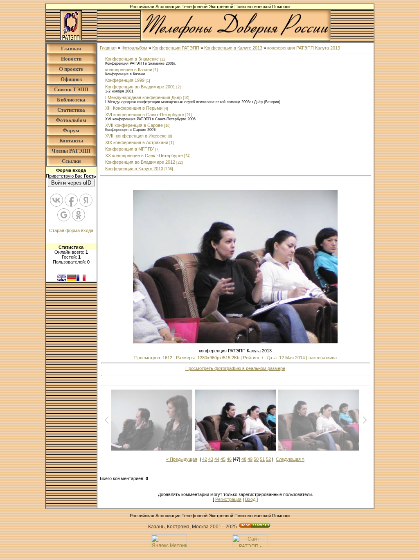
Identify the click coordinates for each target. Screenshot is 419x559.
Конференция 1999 (124, 80)
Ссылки (71, 161)
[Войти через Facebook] (71, 200)
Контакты (71, 140)
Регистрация (228, 499)
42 (204, 459)
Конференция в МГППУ (129, 149)
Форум (71, 130)
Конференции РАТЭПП (175, 47)
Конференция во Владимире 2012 (140, 162)
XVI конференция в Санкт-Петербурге (144, 114)
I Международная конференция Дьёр (143, 97)
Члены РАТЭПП (71, 151)
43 (210, 459)
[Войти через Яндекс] (85, 200)
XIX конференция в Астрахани (136, 142)
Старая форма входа (71, 230)
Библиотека (71, 100)
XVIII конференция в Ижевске (136, 135)
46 (229, 459)
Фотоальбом (71, 120)
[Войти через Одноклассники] (78, 214)
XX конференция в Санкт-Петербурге (144, 155)
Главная (71, 48)
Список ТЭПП (71, 89)
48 (243, 459)
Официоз (71, 79)
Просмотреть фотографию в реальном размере (235, 368)
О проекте (71, 69)
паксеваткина (323, 357)
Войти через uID (71, 183)
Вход (250, 499)
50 (256, 459)
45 (223, 459)
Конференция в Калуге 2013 (233, 47)
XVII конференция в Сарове (134, 125)
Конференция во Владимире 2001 (140, 86)
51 (262, 459)
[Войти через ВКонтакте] (56, 200)
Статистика (71, 110)
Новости (71, 59)
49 (250, 459)
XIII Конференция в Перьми (133, 108)
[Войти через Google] (63, 214)
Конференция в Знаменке (132, 58)
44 (216, 459)
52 (268, 459)
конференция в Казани (128, 69)
